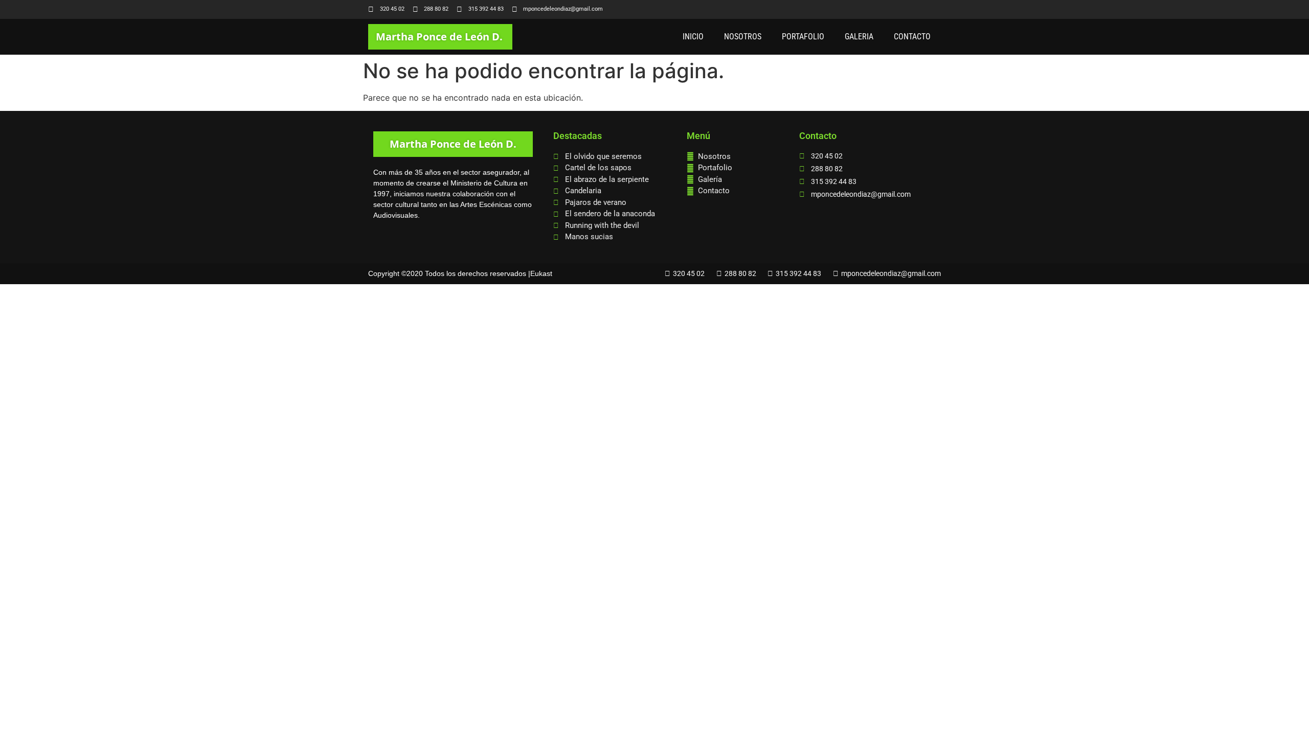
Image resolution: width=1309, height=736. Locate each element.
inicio (693, 36)
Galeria (859, 36)
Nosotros (742, 36)
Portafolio (803, 36)
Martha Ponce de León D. (439, 36)
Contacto (912, 36)
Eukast (541, 273)
